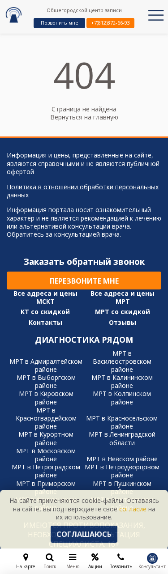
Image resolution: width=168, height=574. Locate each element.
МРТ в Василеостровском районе (122, 361)
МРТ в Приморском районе (46, 487)
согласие (132, 509)
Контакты (45, 323)
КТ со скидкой (45, 312)
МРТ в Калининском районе (122, 381)
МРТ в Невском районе (122, 459)
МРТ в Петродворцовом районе (122, 471)
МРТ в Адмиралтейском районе (45, 365)
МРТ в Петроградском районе (46, 471)
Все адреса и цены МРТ (122, 297)
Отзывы (122, 323)
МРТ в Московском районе (46, 454)
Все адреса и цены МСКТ (45, 297)
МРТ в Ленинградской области (122, 438)
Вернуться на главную (84, 117)
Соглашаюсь (84, 534)
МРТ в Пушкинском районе (122, 487)
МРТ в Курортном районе (45, 438)
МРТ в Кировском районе (46, 397)
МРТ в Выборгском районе (46, 381)
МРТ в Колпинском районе (122, 397)
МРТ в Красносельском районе (122, 422)
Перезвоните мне (84, 281)
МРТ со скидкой (122, 312)
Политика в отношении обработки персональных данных (83, 191)
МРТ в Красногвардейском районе (46, 418)
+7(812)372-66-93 (110, 22)
